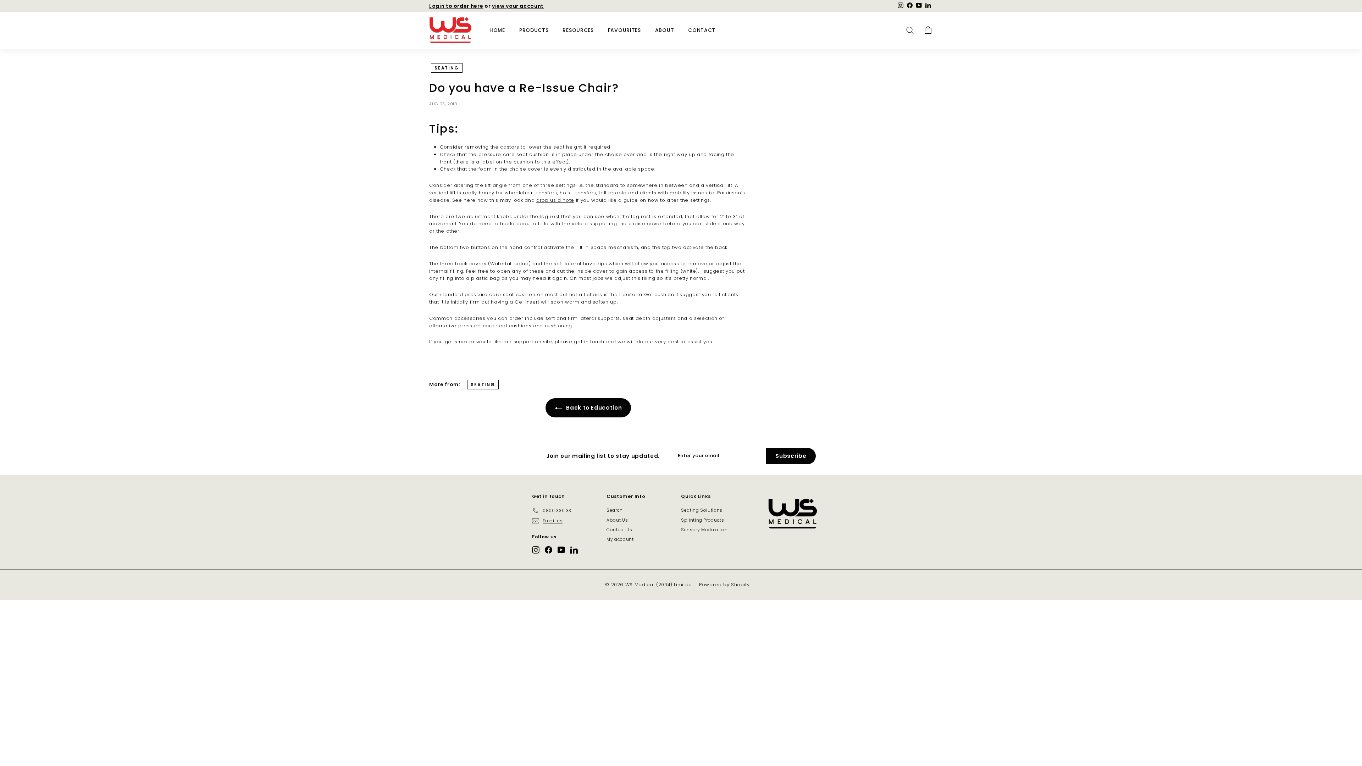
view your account (518, 6)
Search (615, 510)
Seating (446, 68)
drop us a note (555, 200)
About (664, 30)
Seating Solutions (701, 510)
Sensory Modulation (704, 530)
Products (534, 30)
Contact (701, 30)
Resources (578, 30)
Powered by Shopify (724, 584)
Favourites (624, 30)
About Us (617, 520)
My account (620, 539)
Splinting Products (702, 520)
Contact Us (619, 530)
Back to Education (593, 407)
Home (497, 30)
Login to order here (456, 6)
